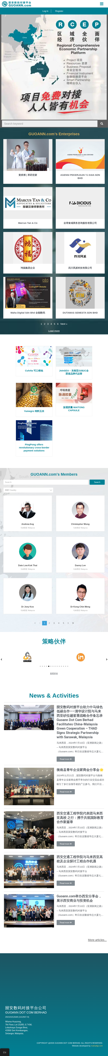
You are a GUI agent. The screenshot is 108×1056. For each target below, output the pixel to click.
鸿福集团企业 (28, 268)
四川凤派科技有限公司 (80, 268)
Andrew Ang (27, 524)
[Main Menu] (101, 3)
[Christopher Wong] (80, 510)
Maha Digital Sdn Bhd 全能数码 (28, 312)
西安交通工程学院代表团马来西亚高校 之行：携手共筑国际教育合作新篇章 (80, 817)
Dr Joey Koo (27, 607)
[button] (40, 666)
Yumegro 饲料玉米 (34, 411)
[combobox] (28, 490)
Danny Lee (80, 565)
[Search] (101, 123)
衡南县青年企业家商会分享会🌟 (80, 770)
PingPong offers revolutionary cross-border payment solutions (34, 447)
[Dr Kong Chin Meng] (80, 592)
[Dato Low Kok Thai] (27, 551)
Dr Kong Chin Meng (80, 607)
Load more (54, 331)
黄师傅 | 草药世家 (28, 175)
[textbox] (29, 490)
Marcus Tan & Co (27, 223)
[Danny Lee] (80, 551)
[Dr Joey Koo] (27, 592)
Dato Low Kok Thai (27, 565)
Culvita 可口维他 (34, 370)
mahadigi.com (97, 1046)
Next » (63, 324)
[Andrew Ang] (27, 510)
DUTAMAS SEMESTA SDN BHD (80, 312)
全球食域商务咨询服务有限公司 (80, 223)
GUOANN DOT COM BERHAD (67, 1043)
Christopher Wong (80, 524)
